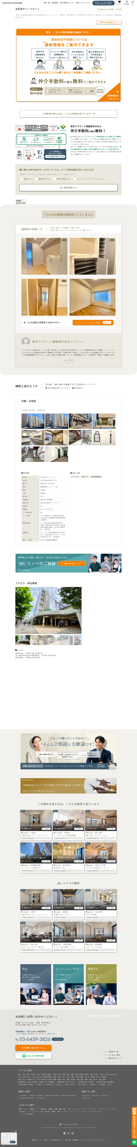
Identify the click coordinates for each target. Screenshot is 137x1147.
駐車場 (51, 1109)
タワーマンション (103, 1109)
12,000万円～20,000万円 (26, 1098)
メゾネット (114, 1109)
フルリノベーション (69, 1111)
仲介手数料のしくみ (67, 3)
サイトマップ (85, 1140)
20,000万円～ (40, 1098)
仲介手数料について (57, 1140)
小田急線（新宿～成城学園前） (105, 1082)
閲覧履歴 (126, 4)
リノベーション (82, 1111)
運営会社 (35, 1140)
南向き (59, 1111)
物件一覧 (47, 3)
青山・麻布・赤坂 (23, 1074)
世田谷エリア (51, 1084)
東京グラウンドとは (83, 3)
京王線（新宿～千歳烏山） (26, 1084)
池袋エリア (94, 1084)
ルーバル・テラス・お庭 (35, 1111)
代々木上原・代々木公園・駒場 (41, 1077)
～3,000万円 (22, 1095)
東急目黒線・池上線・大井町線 (27, 1082)
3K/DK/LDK (105, 1095)
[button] (18, 610)
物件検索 (55, 3)
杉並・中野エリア (83, 1084)
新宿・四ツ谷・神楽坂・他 (26, 1079)
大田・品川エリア (70, 1084)
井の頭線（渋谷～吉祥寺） (86, 1082)
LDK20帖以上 (22, 1111)
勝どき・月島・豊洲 (100, 1079)
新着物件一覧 (113, 1052)
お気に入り (119, 4)
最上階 (47, 1111)
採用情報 (75, 1140)
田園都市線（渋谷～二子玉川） (66, 1082)
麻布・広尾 (94, 1074)
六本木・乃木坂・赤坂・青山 (108, 1074)
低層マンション (23, 1109)
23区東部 (102, 1084)
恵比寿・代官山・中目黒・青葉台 (41, 1074)
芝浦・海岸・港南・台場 (84, 1079)
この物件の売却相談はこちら (108, 22)
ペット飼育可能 (42, 1109)
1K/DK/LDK (85, 1095)
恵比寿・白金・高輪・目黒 (61, 1074)
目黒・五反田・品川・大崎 (61, 1077)
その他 (109, 1084)
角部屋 (53, 1111)
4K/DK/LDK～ (86, 1098)
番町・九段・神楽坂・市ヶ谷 (80, 1077)
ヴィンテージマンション (88, 1109)
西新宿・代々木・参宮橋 (98, 1077)
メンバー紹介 (44, 1140)
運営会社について (115, 1058)
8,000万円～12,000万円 (68, 1095)
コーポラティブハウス (95, 1111)
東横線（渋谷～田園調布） (47, 1082)
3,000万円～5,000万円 (35, 1095)
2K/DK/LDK (95, 1095)
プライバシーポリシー (98, 1140)
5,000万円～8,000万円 (52, 1095)
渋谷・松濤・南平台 (24, 1077)
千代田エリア (41, 1084)
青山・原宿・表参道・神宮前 (80, 1074)
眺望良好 (32, 1109)
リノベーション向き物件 (25, 1114)
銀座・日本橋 (71, 1079)
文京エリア (60, 1084)
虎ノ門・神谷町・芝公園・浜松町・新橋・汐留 (51, 1079)
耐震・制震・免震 (60, 1109)
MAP (68, 388)
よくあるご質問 (114, 1055)
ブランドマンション (73, 1109)
